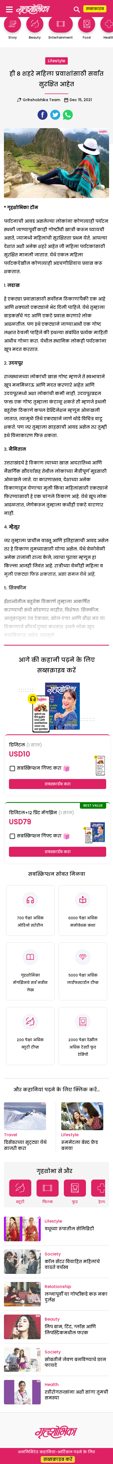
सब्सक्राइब (95, 8)
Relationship (58, 1287)
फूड (75, 1202)
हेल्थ (102, 1202)
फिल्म (47, 1202)
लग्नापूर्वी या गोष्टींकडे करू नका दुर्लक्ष (76, 1297)
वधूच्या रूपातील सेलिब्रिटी (69, 1229)
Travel (10, 1135)
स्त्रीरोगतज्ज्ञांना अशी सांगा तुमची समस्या (76, 1395)
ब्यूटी (20, 1202)
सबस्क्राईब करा (58, 784)
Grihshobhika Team (41, 99)
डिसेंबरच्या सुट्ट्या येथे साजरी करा (25, 1145)
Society (53, 1254)
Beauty (52, 1319)
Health (52, 1385)
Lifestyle (56, 61)
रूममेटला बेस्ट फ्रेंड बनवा (79, 1145)
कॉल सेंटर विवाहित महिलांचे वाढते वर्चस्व (72, 1264)
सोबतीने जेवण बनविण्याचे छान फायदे (75, 1362)
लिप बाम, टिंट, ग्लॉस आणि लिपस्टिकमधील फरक (70, 1330)
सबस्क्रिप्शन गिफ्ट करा (38, 768)
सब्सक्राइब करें (57, 1459)
